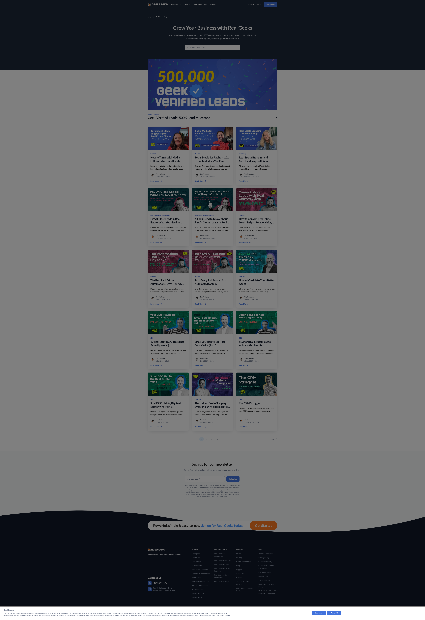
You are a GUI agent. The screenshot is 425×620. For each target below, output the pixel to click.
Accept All (334, 613)
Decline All (318, 613)
